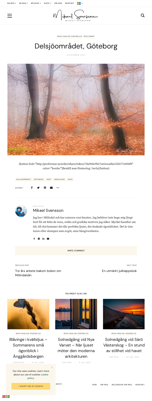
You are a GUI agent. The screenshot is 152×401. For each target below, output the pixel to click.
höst (49, 179)
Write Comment (76, 250)
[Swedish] (80, 3)
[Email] (51, 187)
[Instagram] (39, 239)
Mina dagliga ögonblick (69, 36)
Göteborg (38, 179)
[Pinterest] (44, 187)
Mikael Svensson (48, 210)
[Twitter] (38, 187)
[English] (4, 396)
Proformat (89, 36)
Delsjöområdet (23, 179)
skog (70, 179)
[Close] (52, 367)
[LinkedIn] (43, 239)
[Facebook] (31, 187)
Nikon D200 (59, 179)
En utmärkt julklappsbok (119, 271)
